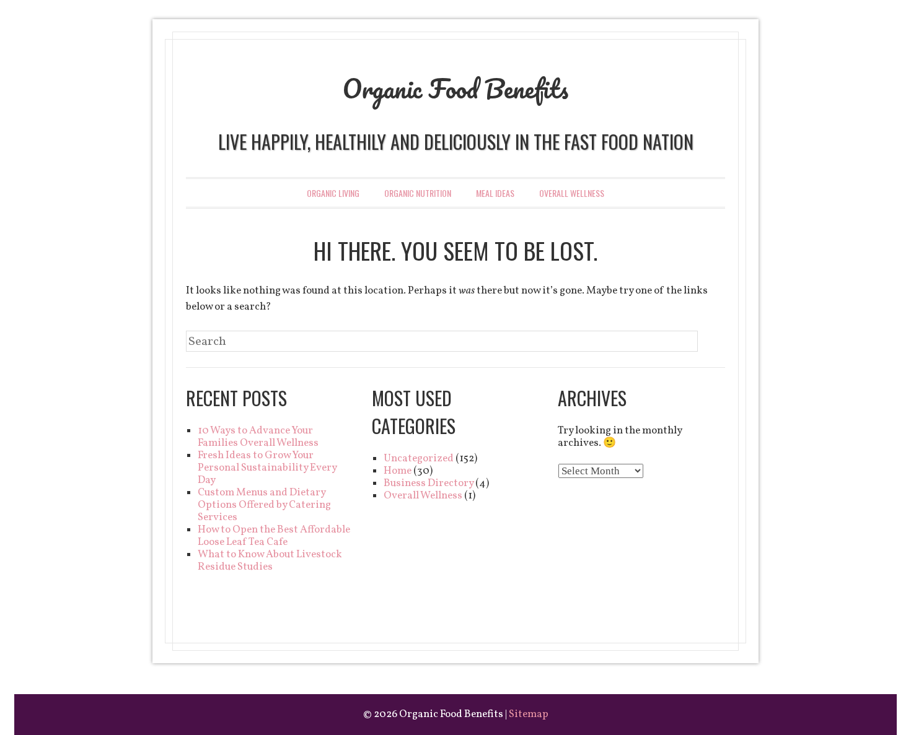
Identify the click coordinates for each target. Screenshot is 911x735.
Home (397, 471)
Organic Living (333, 192)
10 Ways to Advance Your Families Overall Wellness (258, 437)
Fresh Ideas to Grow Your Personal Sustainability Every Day (267, 467)
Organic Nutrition (417, 192)
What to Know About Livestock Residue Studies (270, 560)
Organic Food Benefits (455, 88)
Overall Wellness (571, 192)
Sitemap (528, 714)
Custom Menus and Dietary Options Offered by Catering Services (264, 504)
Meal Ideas (495, 192)
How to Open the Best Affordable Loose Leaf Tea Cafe (274, 536)
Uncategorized (419, 458)
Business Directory (428, 483)
